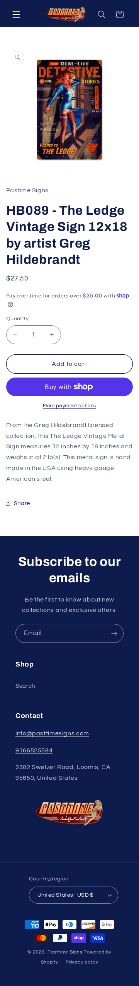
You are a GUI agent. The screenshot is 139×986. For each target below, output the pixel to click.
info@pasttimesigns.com (52, 733)
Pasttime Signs (64, 952)
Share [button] (22, 503)
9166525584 (34, 750)
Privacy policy (82, 962)
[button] (16, 14)
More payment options (69, 405)
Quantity (17, 318)
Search (25, 686)
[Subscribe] (114, 633)
